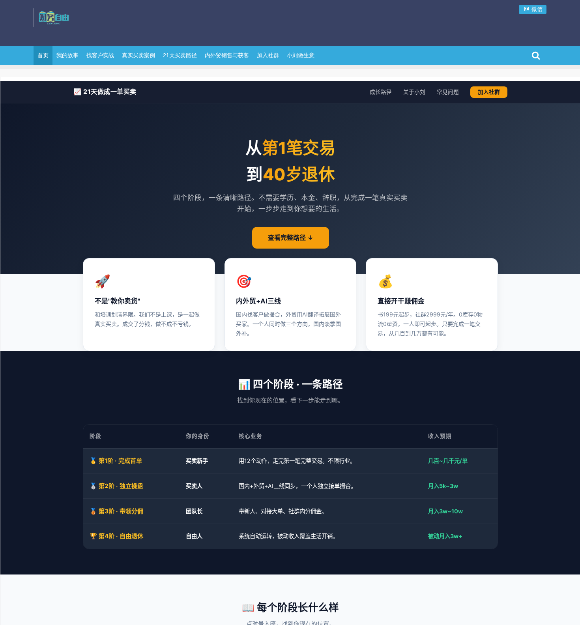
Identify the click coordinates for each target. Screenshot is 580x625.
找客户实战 (100, 55)
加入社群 (268, 55)
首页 (43, 55)
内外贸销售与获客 (227, 55)
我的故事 (67, 55)
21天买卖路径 (180, 55)
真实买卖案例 (138, 55)
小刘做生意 (300, 55)
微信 (536, 9)
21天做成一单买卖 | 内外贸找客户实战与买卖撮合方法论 (85, 22)
